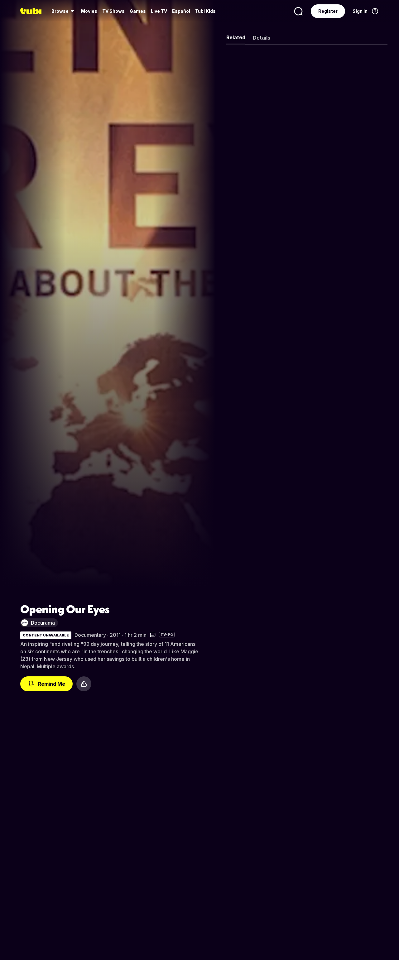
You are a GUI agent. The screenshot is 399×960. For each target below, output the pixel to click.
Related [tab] (235, 37)
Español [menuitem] (181, 11)
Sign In (360, 11)
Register (328, 11)
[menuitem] (63, 11)
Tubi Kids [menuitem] (205, 11)
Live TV (159, 11)
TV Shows (113, 11)
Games (138, 11)
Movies (89, 11)
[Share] (83, 683)
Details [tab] (261, 38)
